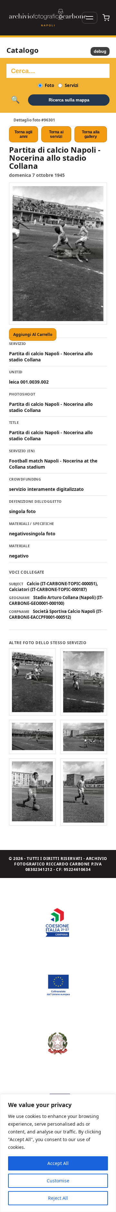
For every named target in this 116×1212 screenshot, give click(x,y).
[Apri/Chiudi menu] (89, 18)
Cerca (15, 100)
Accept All (58, 1163)
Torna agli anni (23, 134)
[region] (58, 1153)
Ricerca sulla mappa (69, 100)
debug (100, 51)
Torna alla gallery (91, 134)
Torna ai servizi (56, 134)
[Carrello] (106, 17)
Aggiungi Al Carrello (32, 334)
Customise (58, 1181)
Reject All (58, 1198)
